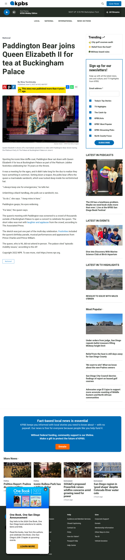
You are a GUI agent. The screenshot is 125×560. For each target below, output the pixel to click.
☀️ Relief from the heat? (100, 47)
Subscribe (104, 142)
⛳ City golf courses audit (101, 42)
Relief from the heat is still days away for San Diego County (104, 355)
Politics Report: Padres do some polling (17, 486)
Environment (68, 481)
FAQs (69, 532)
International (65, 21)
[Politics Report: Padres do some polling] (17, 470)
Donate (62, 446)
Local (37, 21)
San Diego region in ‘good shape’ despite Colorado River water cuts (106, 489)
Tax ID (97, 536)
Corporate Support (102, 519)
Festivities (63, 231)
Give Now (114, 3)
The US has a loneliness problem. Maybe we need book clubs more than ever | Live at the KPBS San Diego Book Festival (102, 206)
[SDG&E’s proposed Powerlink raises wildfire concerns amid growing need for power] (77, 470)
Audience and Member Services (79, 519)
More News (10, 458)
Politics (6, 481)
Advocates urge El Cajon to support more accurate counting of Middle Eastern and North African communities (103, 393)
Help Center (71, 545)
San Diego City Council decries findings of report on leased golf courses (101, 378)
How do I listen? (73, 536)
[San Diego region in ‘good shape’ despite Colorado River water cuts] (107, 470)
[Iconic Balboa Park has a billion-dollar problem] (47, 470)
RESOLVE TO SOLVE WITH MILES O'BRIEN (102, 297)
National (49, 21)
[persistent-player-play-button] (7, 12)
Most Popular (94, 309)
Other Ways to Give (102, 532)
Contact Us (71, 528)
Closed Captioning (74, 523)
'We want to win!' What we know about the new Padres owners (101, 366)
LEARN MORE (27, 546)
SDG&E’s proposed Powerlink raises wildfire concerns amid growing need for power (77, 490)
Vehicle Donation (101, 541)
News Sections (84, 21)
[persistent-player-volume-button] (14, 12)
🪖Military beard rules (99, 52)
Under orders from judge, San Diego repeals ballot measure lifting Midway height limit (103, 343)
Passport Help (72, 541)
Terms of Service (45, 554)
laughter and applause (38, 222)
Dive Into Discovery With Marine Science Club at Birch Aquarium (101, 253)
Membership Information (104, 528)
